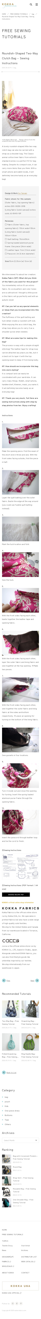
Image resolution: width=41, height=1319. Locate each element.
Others (8, 1124)
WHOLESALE (7, 1266)
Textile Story (7, 1245)
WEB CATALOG (27, 1261)
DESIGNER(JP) (8, 1257)
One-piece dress (12, 1110)
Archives (24, 1250)
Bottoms (8, 1115)
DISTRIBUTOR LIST (29, 1257)
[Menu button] (37, 5)
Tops (7, 1119)
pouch (7, 1101)
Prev (8, 980)
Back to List (11, 1072)
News (4, 1250)
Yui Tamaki (22, 193)
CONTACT (25, 1272)
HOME (4, 14)
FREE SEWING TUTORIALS (19, 14)
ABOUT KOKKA (8, 1272)
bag (33, 14)
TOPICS (5, 1241)
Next (32, 980)
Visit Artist (25, 1245)
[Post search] (31, 5)
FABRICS (5, 1261)
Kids (6, 1106)
